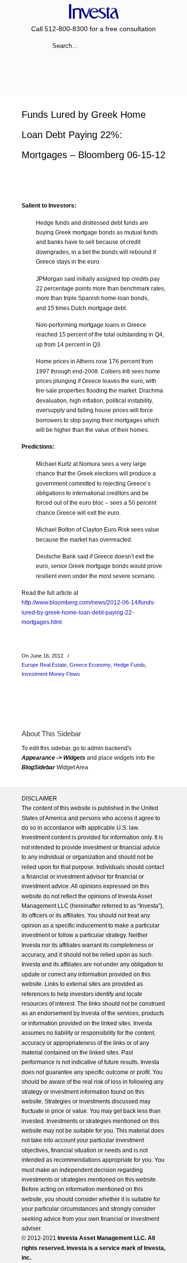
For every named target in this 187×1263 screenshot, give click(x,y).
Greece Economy (90, 665)
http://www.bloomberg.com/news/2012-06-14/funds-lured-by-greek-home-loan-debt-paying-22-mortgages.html (88, 612)
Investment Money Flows (51, 674)
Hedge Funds (129, 665)
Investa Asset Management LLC (93, 11)
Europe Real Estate (44, 665)
